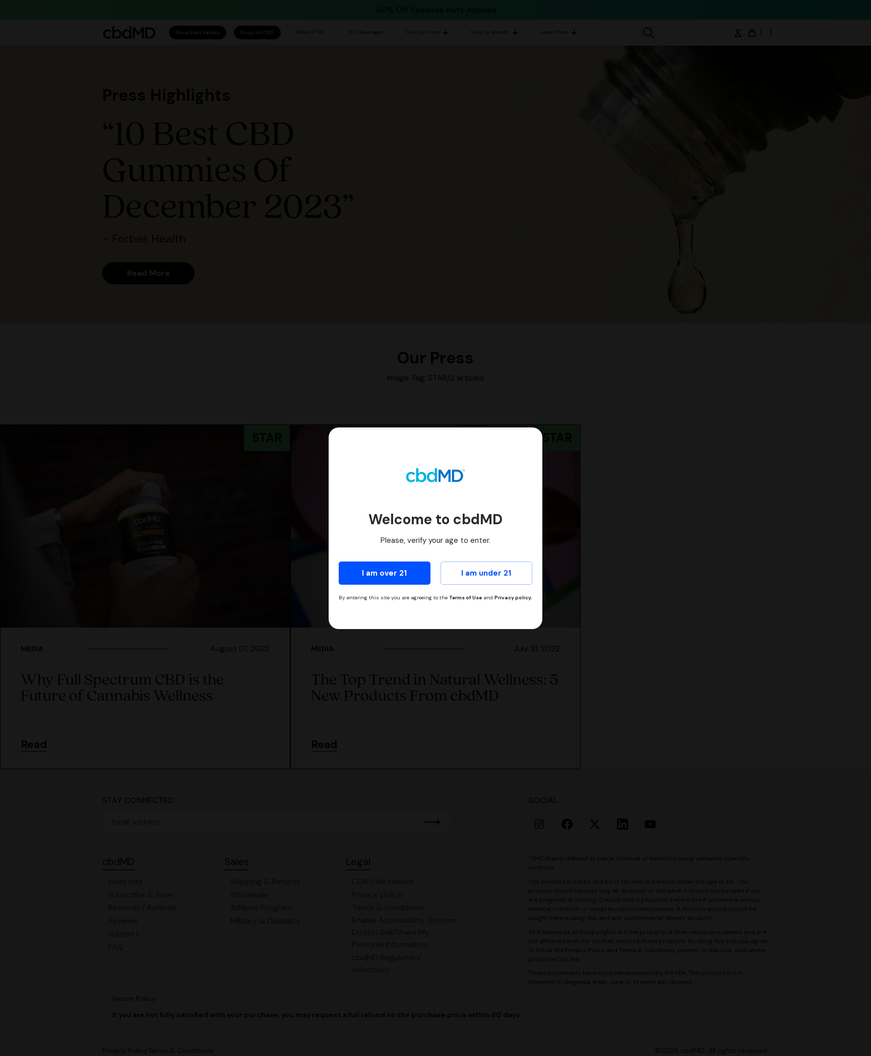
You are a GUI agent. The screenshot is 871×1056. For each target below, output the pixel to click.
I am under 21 (486, 573)
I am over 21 (384, 573)
